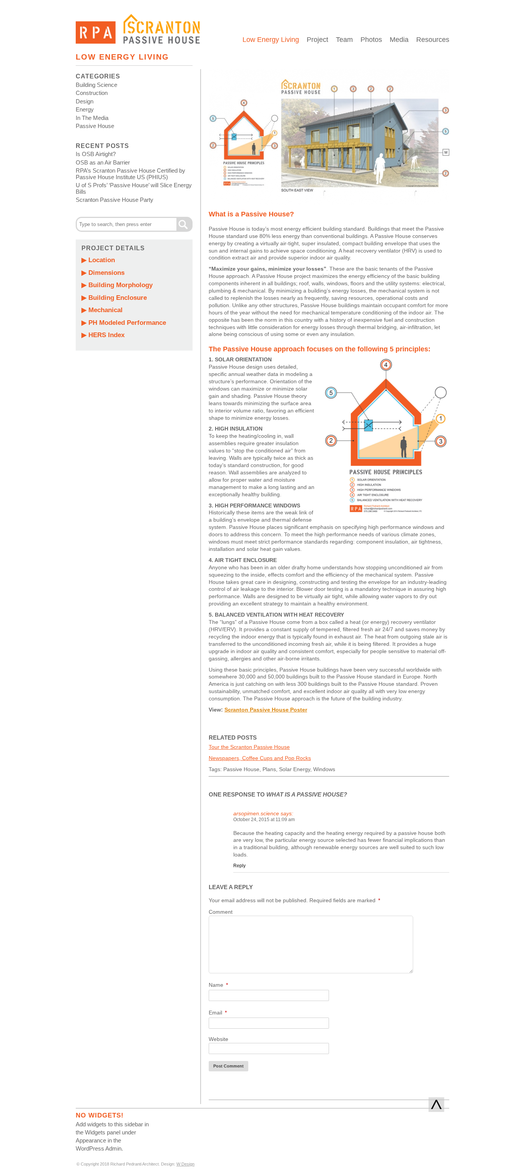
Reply (239, 865)
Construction (92, 93)
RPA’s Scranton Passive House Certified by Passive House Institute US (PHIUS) (130, 173)
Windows (324, 769)
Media (399, 39)
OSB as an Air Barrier (103, 162)
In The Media (92, 118)
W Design (185, 1164)
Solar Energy (294, 769)
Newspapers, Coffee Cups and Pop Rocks (260, 758)
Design (84, 101)
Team (344, 39)
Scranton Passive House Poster (265, 710)
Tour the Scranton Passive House (249, 747)
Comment (221, 912)
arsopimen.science (256, 813)
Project (317, 39)
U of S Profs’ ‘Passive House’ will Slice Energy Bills (134, 188)
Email (218, 1012)
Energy (85, 109)
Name (218, 985)
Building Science (96, 84)
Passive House (95, 126)
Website (218, 1039)
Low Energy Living (271, 39)
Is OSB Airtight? (96, 154)
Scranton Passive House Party (114, 199)
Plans (269, 769)
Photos (371, 39)
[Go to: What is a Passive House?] (329, 202)
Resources (432, 39)
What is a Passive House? (251, 214)
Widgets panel (102, 1132)
